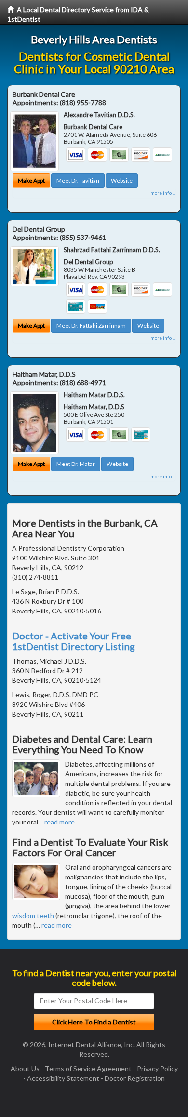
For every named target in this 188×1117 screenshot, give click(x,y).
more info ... (162, 193)
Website (122, 180)
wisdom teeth (33, 915)
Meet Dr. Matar (75, 463)
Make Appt (31, 180)
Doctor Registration (135, 1078)
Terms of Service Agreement (88, 1068)
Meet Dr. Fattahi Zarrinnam (91, 325)
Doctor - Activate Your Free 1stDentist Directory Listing (73, 641)
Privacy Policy (157, 1068)
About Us (25, 1068)
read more (59, 822)
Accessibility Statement (63, 1078)
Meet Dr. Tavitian (77, 180)
